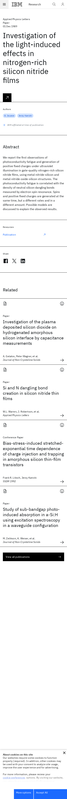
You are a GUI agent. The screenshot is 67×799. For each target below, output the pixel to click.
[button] (64, 753)
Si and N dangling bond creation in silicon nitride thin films (31, 393)
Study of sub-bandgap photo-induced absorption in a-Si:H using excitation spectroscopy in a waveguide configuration (31, 517)
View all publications (18, 556)
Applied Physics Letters (16, 19)
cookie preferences (14, 777)
